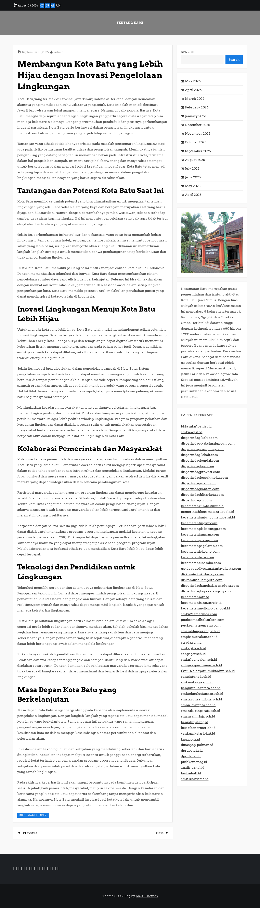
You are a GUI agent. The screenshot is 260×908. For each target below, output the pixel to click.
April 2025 (193, 195)
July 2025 (192, 168)
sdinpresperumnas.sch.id (201, 665)
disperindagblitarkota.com (202, 495)
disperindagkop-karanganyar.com (208, 591)
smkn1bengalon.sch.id (199, 659)
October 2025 (195, 142)
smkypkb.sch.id (193, 648)
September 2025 (198, 151)
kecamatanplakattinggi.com (203, 529)
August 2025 (195, 160)
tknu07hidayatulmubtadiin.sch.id (208, 671)
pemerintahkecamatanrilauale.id (207, 512)
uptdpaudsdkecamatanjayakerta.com (211, 568)
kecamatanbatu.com (197, 557)
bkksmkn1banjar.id (196, 426)
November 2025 (197, 133)
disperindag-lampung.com (202, 449)
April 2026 (193, 90)
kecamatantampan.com (200, 534)
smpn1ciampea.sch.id (198, 705)
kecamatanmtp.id (195, 597)
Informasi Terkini (33, 815)
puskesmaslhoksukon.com (202, 620)
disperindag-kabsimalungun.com (208, 443)
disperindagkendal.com (200, 460)
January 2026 (195, 116)
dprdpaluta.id (192, 750)
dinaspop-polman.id (197, 745)
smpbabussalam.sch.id (199, 637)
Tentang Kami (130, 22)
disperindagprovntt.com (200, 472)
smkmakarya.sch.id (196, 682)
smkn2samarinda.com (199, 614)
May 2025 (192, 186)
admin (58, 52)
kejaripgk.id (190, 739)
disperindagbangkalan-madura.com (210, 586)
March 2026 (195, 99)
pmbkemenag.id (194, 762)
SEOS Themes (147, 896)
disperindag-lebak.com (199, 455)
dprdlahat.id (191, 756)
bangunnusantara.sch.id (200, 688)
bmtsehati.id (191, 773)
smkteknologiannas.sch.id (202, 694)
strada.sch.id (191, 642)
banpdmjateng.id (194, 722)
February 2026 (197, 107)
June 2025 (193, 177)
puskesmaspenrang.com (201, 625)
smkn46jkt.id (191, 432)
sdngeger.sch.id (193, 654)
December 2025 (197, 125)
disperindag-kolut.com (199, 438)
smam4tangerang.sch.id (200, 631)
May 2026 (193, 81)
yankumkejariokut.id (198, 733)
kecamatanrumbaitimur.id (202, 506)
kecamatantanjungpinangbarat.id (208, 517)
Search (188, 52)
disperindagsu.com (196, 500)
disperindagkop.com (197, 466)
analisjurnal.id (192, 767)
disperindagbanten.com (200, 489)
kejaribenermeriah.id (198, 728)
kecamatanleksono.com (200, 551)
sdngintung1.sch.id (196, 677)
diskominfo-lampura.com (201, 580)
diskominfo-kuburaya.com (202, 574)
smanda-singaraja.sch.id (200, 711)
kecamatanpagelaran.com (202, 546)
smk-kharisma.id (194, 779)
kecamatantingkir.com (199, 523)
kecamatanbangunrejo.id (201, 603)
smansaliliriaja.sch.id (198, 716)
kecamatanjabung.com (199, 540)
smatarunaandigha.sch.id (201, 699)
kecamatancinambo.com (201, 563)
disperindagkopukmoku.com (204, 477)
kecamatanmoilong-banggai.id (205, 608)
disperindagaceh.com (198, 483)
